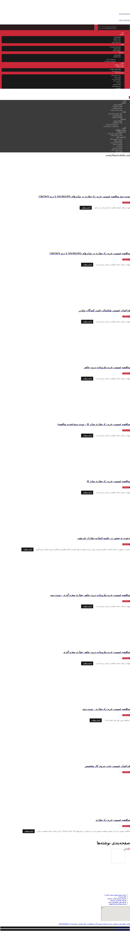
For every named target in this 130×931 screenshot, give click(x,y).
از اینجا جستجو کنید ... (123, 27)
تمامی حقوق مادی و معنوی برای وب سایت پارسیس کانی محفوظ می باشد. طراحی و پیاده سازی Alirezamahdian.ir (94, 924)
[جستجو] (96, 27)
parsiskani (119, 888)
